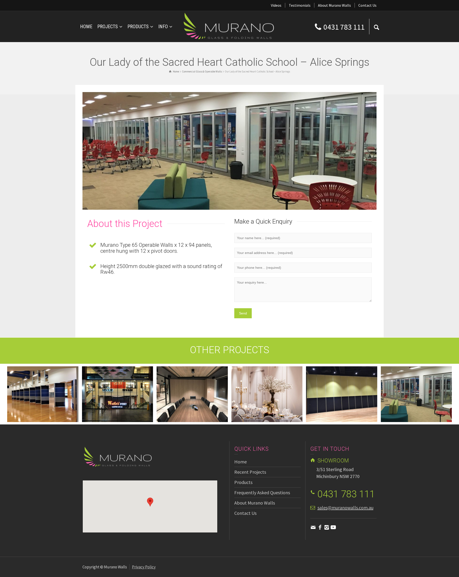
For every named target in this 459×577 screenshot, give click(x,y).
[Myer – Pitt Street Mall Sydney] (49, 403)
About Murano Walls (334, 5)
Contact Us (367, 5)
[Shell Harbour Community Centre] (273, 403)
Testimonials (300, 5)
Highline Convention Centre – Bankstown (192, 386)
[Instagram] (326, 527)
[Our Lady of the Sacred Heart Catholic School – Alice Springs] (348, 406)
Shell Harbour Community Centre (267, 386)
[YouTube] (333, 527)
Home (240, 462)
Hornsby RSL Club (416, 386)
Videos (276, 5)
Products (243, 482)
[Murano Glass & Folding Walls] (229, 26)
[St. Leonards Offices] (124, 400)
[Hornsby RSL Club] (423, 400)
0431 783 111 (344, 27)
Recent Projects (250, 472)
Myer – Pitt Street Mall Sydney (43, 386)
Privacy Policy (144, 567)
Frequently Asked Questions (262, 492)
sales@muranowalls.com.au (345, 508)
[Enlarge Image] (229, 151)
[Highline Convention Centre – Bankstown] (199, 403)
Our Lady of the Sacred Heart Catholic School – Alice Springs (341, 387)
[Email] (313, 527)
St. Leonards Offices (117, 386)
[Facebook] (320, 527)
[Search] (376, 26)
